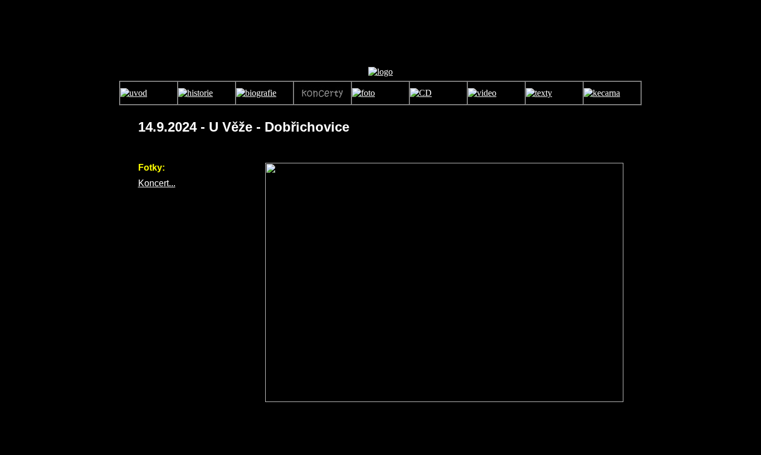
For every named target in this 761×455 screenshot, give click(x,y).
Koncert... (156, 183)
